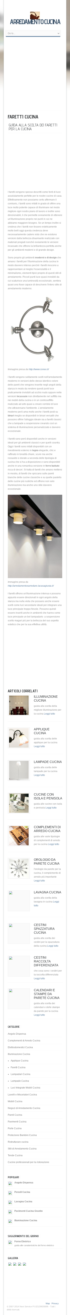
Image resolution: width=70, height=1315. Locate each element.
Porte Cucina (15, 1128)
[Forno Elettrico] (10, 1242)
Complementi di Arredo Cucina (24, 1040)
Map (48, 1303)
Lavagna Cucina (47, 892)
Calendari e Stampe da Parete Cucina (47, 994)
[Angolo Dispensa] (10, 1183)
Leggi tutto (49, 713)
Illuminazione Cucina (19, 1054)
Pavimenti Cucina (17, 1121)
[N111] (9, 1271)
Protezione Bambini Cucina (22, 1135)
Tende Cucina (15, 1155)
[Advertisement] (35, 71)
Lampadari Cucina (20, 1074)
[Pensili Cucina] (10, 1193)
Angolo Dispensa (17, 1034)
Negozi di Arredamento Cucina (24, 1108)
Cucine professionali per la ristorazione (28, 1162)
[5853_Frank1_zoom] (14, 1271)
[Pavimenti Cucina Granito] (10, 1212)
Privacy (55, 1303)
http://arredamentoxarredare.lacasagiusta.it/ (31, 585)
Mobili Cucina (15, 1101)
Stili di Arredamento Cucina (22, 1148)
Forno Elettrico (22, 1241)
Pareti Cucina (15, 1115)
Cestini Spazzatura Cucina (44, 928)
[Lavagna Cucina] (10, 1202)
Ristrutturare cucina (18, 1142)
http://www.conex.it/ (39, 369)
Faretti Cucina (18, 1067)
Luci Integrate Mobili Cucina (25, 1087)
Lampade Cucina (48, 762)
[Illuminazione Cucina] (10, 1221)
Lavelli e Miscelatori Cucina (22, 1094)
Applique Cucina (19, 1060)
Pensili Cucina (22, 1192)
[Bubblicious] (24, 1271)
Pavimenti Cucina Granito (28, 1211)
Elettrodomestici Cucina (20, 1047)
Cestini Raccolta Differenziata (46, 961)
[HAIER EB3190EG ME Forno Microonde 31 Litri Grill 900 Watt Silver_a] (19, 1271)
